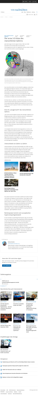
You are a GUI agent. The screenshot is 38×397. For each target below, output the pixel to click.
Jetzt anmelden (6, 265)
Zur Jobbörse (2, 285)
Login (35, 1)
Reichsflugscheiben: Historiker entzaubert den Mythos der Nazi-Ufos (11, 189)
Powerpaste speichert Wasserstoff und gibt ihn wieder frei (15, 365)
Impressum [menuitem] (10, 393)
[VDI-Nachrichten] (19, 10)
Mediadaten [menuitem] (2, 391)
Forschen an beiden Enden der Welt (18, 304)
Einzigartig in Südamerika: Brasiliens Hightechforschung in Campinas (31, 306)
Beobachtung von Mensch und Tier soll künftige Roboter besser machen (18, 362)
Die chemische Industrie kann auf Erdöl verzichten (5, 351)
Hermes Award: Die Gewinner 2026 (5, 326)
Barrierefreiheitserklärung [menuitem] (17, 393)
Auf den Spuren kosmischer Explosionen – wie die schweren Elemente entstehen (6, 306)
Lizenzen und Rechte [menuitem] (9, 391)
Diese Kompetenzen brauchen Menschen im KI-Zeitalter (15, 373)
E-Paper (25, 1)
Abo (30, 1)
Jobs (22, 12)
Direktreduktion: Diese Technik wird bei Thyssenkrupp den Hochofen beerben (10, 175)
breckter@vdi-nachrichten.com (14, 243)
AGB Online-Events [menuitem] (12, 389)
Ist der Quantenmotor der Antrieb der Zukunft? (26, 174)
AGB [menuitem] (7, 389)
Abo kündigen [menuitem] (2, 389)
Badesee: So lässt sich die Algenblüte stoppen (12, 377)
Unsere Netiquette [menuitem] (3, 393)
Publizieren (29, 12)
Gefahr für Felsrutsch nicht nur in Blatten (11, 369)
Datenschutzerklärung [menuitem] (20, 389)
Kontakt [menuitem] (20, 391)
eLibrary (33, 12)
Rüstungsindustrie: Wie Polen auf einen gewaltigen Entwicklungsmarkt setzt (31, 329)
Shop (25, 12)
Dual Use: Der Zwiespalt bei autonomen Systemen (17, 328)
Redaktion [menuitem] (15, 391)
